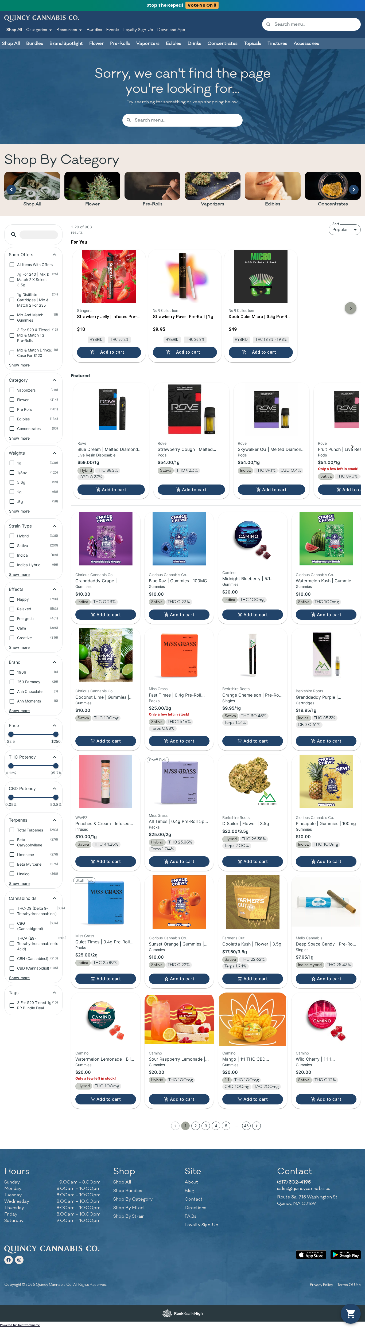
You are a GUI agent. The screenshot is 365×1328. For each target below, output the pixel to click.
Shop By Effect (129, 1208)
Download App (171, 29)
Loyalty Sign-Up (138, 29)
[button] (14, 234)
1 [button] (186, 1125)
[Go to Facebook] (8, 1260)
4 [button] (216, 1125)
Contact (194, 1199)
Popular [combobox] (340, 229)
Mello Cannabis (309, 938)
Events (112, 29)
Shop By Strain (129, 1216)
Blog (189, 1191)
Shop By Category (133, 1199)
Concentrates (333, 204)
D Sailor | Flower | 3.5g (245, 823)
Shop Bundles (127, 1191)
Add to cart (114, 489)
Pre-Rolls (152, 204)
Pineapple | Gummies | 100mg (326, 823)
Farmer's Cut (233, 938)
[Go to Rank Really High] (182, 1313)
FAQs (190, 1216)
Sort (335, 224)
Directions (195, 1208)
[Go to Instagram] (19, 1260)
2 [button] (196, 1125)
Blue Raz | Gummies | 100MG (178, 580)
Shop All (14, 29)
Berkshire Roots (236, 688)
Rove (81, 443)
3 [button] (206, 1125)
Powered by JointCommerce (20, 1325)
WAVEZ (81, 817)
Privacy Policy (321, 1285)
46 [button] (246, 1125)
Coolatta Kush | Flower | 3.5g (251, 944)
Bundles (94, 29)
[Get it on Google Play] (346, 1254)
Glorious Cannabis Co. (94, 574)
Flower (92, 204)
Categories (36, 29)
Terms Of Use (349, 1285)
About (191, 1182)
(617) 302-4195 (294, 1182)
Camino (228, 572)
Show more (19, 365)
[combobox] (315, 24)
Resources (67, 29)
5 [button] (226, 1125)
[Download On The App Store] (311, 1254)
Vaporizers (212, 204)
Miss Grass (158, 688)
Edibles (272, 204)
